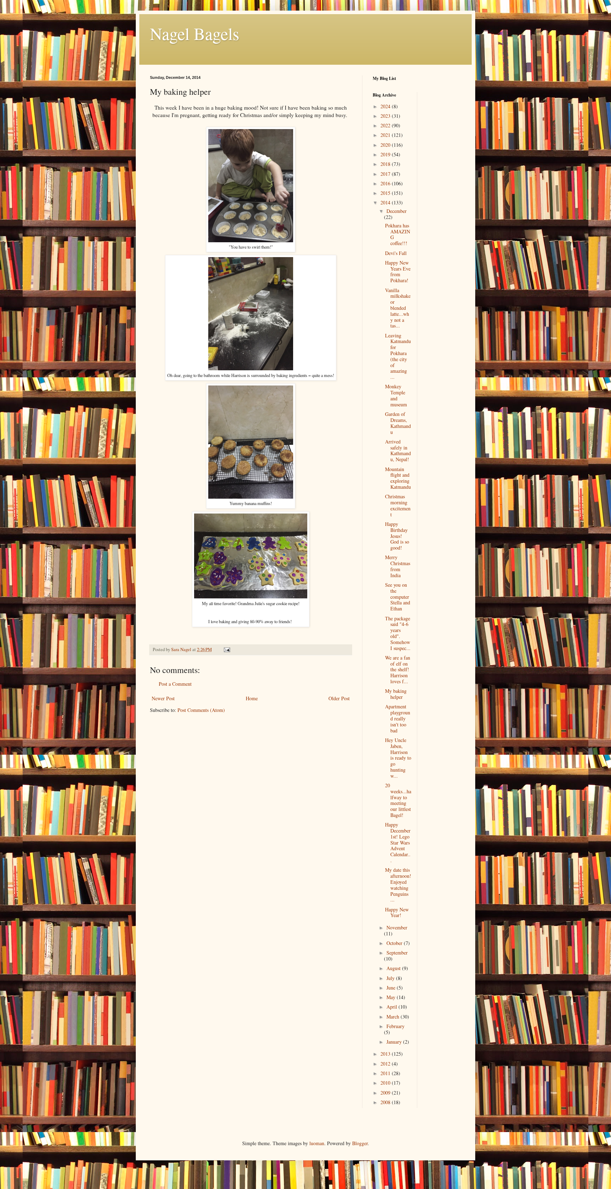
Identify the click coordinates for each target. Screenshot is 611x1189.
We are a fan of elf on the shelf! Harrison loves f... (397, 669)
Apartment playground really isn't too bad (397, 718)
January (394, 1041)
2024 (386, 106)
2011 (386, 1073)
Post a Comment (175, 683)
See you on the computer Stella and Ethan (397, 596)
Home (252, 698)
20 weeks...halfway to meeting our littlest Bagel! (398, 800)
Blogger (360, 1143)
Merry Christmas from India (397, 566)
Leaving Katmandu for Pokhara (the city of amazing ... (398, 356)
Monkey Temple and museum (396, 395)
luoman (316, 1143)
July (391, 978)
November (396, 927)
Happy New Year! (397, 912)
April (392, 1006)
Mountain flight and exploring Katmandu (398, 478)
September (397, 952)
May (391, 997)
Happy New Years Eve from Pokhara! (398, 271)
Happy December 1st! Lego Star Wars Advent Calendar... (398, 842)
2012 (386, 1063)
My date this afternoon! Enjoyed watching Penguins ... (398, 884)
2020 (386, 144)
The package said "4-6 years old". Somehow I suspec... (398, 633)
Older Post (339, 698)
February (395, 1026)
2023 (386, 115)
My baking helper (396, 694)
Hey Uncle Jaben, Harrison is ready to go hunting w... (398, 758)
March (393, 1016)
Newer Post (163, 698)
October (395, 943)
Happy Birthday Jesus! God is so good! (397, 536)
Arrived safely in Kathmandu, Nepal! (398, 450)
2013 (386, 1053)
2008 (386, 1102)
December (396, 211)
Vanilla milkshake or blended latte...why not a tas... (398, 308)
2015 (386, 193)
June (391, 987)
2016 (386, 183)
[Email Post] (226, 649)
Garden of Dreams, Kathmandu (398, 423)
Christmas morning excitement (398, 505)
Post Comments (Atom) (201, 710)
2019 (386, 154)
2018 (386, 164)
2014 (386, 202)
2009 (386, 1092)
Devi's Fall (396, 253)
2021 (386, 135)
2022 (386, 125)
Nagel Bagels (194, 33)
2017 (386, 173)
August (394, 968)
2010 (386, 1082)
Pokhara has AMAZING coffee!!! (397, 234)
